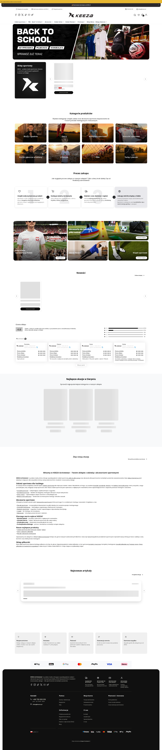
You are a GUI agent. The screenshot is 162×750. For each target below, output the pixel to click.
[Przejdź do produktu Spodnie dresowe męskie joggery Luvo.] (30, 295)
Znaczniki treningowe (23, 507)
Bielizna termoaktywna (24, 496)
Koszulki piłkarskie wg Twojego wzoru (127, 544)
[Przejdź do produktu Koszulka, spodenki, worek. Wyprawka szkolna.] (63, 75)
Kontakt (86, 714)
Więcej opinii (81, 365)
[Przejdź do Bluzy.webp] (30, 133)
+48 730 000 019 (39, 699)
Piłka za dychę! (63, 719)
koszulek (95, 486)
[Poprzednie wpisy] (18, 590)
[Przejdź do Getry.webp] (64, 133)
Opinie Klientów (88, 719)
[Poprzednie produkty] (50, 79)
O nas (85, 722)
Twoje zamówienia (89, 700)
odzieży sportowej (48, 486)
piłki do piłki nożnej (74, 478)
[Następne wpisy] (144, 590)
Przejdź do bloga (136, 574)
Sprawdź (30, 141)
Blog (60, 724)
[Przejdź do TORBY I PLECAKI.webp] (131, 153)
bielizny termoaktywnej (121, 486)
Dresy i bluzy (21, 495)
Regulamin (62, 702)
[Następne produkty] (145, 79)
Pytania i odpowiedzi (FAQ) (66, 722)
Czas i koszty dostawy (114, 702)
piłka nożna (28, 584)
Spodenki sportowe (23, 493)
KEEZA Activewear (43, 537)
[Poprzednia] (3, 5)
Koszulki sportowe (22, 491)
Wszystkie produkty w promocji (136, 459)
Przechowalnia (88, 705)
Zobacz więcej (141, 237)
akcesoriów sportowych (44, 502)
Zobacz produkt (63, 92)
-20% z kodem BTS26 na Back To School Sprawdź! (11, 1)
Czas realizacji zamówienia (116, 705)
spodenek (102, 486)
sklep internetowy (133, 478)
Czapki (19, 511)
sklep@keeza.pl (142, 9)
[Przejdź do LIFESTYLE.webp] (64, 153)
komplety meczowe (94, 544)
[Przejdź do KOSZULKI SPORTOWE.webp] (131, 133)
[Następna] (158, 5)
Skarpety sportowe (23, 509)
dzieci (44, 530)
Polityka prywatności (64, 714)
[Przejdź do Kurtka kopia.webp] (30, 153)
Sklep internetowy (80, 741)
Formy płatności (112, 700)
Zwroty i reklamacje (64, 700)
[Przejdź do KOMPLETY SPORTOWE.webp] (98, 133)
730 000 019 (130, 9)
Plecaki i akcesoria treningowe (26, 533)
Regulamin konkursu (64, 717)
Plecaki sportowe (22, 505)
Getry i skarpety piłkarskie (25, 532)
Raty (60, 705)
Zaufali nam (87, 717)
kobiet (39, 530)
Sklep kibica (60, 258)
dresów (108, 486)
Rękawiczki (20, 513)
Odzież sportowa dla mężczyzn (26, 530)
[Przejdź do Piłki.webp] (98, 153)
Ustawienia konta (88, 702)
